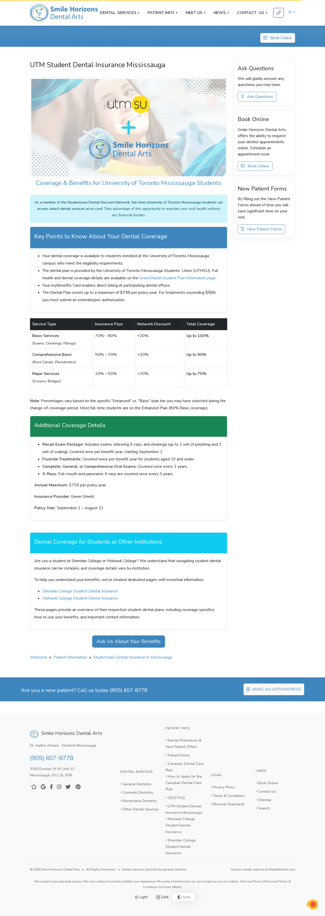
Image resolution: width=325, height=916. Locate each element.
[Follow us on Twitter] (68, 787)
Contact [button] (250, 13)
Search (264, 808)
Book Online (279, 38)
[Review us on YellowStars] (34, 787)
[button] (291, 12)
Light (143, 897)
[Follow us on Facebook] (51, 787)
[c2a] (312, 904)
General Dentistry (137, 784)
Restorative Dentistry (140, 800)
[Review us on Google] (43, 787)
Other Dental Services (141, 809)
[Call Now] (278, 13)
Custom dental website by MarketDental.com (263, 869)
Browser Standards (229, 804)
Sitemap (264, 799)
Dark (164, 897)
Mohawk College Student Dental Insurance (80, 598)
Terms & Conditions (229, 795)
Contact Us (267, 791)
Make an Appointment (276, 689)
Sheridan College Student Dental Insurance (80, 591)
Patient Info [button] (161, 13)
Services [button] (118, 13)
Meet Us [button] (194, 13)
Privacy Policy (224, 787)
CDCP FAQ (176, 797)
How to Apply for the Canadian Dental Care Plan (184, 783)
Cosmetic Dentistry (138, 792)
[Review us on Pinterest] (78, 787)
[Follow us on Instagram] (59, 787)
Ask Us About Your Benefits (128, 641)
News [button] (220, 13)
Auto (186, 897)
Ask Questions (258, 96)
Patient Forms (179, 755)
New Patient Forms (263, 229)
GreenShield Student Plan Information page (177, 278)
